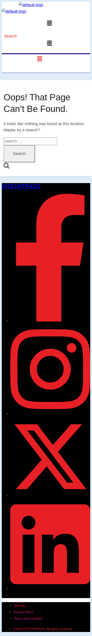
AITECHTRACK (21, 186)
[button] (49, 23)
